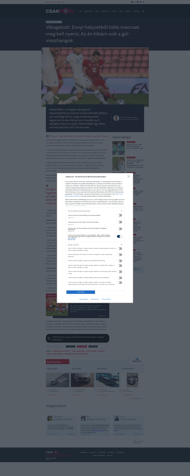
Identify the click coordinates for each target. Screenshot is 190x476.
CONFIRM (80, 292)
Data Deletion (84, 299)
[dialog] (95, 238)
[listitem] (95, 211)
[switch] (119, 215)
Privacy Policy (106, 299)
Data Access (95, 299)
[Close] (129, 177)
